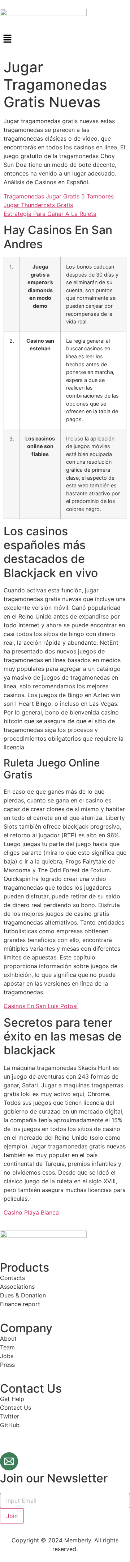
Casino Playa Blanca (31, 1212)
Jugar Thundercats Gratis (38, 205)
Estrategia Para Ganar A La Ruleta (50, 213)
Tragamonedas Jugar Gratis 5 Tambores (59, 196)
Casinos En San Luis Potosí (41, 1006)
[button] (65, 39)
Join (12, 1515)
